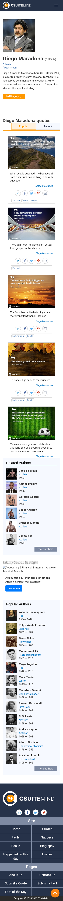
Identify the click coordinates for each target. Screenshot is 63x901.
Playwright (25, 641)
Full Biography (14, 96)
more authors (45, 549)
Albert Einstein (28, 742)
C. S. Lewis (25, 716)
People (34, 200)
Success (16, 200)
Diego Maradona (44, 185)
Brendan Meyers (29, 522)
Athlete (7, 64)
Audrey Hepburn (29, 729)
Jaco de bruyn (28, 470)
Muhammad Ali (28, 651)
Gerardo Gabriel (29, 496)
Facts (16, 837)
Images (47, 854)
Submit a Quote (16, 883)
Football (16, 268)
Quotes (47, 829)
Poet (21, 615)
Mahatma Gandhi (30, 690)
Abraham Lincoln (29, 755)
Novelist (23, 720)
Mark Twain (26, 677)
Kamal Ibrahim (28, 483)
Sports (30, 336)
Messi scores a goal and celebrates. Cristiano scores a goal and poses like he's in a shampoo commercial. (31, 448)
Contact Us (47, 875)
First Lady (24, 707)
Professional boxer (30, 654)
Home (16, 829)
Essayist (24, 628)
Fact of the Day (15, 892)
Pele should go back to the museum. (30, 380)
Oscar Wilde (26, 638)
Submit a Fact (47, 883)
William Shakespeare (32, 612)
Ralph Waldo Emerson (32, 625)
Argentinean (10, 67)
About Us (15, 875)
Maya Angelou (28, 664)
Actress (23, 733)
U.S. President (27, 759)
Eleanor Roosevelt (30, 703)
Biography (47, 846)
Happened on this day (15, 856)
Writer (22, 681)
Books (15, 846)
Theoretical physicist (31, 746)
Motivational (18, 336)
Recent (48, 126)
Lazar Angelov (28, 509)
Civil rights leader (28, 694)
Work (25, 200)
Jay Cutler (25, 535)
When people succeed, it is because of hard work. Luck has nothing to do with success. (31, 177)
